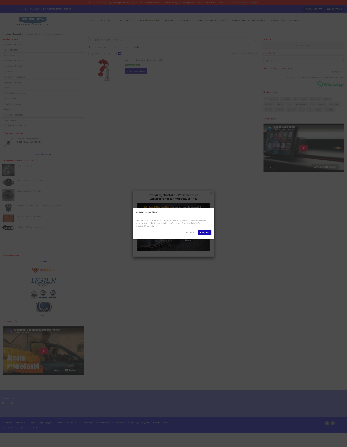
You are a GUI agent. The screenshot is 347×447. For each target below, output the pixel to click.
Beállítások (190, 232)
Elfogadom (205, 232)
